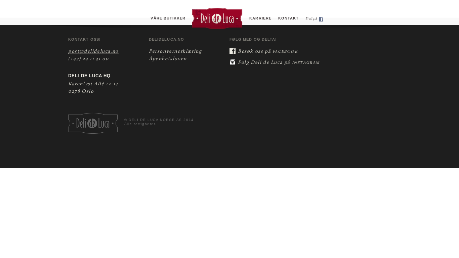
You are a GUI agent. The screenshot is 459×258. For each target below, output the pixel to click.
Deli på (311, 18)
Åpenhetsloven (168, 58)
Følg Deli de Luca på (279, 62)
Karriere (260, 18)
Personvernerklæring (175, 51)
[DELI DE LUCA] (217, 18)
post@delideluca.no (93, 51)
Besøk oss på (268, 51)
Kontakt (288, 18)
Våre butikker (168, 18)
